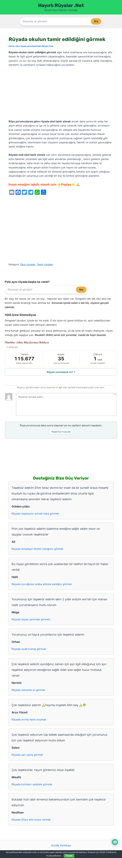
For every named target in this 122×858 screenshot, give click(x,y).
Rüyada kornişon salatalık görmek (32, 784)
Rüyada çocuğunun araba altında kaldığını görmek (42, 584)
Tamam (69, 856)
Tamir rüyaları (45, 264)
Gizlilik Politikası (61, 845)
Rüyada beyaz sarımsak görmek (31, 619)
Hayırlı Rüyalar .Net (61, 5)
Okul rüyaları (27, 264)
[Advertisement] (61, 93)
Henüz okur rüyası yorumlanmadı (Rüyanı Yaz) (31, 46)
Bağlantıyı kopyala (61, 431)
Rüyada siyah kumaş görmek (29, 648)
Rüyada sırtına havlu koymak (29, 719)
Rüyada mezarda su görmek (28, 689)
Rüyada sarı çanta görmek (27, 754)
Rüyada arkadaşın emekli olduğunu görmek (37, 548)
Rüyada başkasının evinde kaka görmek (35, 513)
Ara (96, 21)
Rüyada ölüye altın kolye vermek (31, 819)
